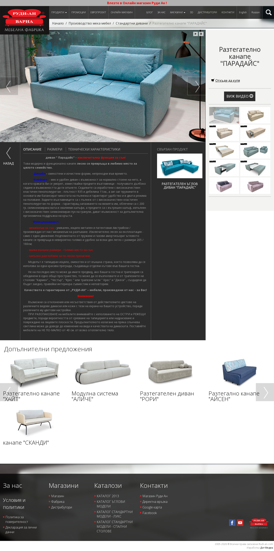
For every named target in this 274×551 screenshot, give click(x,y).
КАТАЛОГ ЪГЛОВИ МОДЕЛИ (111, 503)
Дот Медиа (266, 547)
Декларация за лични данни (21, 529)
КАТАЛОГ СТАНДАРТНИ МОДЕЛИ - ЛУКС (115, 514)
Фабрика (57, 501)
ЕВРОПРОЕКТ (98, 12)
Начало (58, 23)
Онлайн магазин (122, 12)
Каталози (108, 485)
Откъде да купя (227, 80)
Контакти (228, 12)
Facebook (149, 513)
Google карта (152, 507)
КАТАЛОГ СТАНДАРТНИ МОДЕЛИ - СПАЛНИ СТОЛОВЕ (115, 526)
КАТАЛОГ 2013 (108, 496)
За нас (161, 12)
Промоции (78, 12)
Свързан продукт (172, 149)
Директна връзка (154, 501)
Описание (32, 149)
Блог (149, 12)
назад (8, 163)
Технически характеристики (94, 149)
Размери (54, 149)
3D (191, 12)
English (243, 12)
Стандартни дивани (132, 23)
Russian (256, 12)
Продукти (58, 12)
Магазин (57, 496)
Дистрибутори (207, 12)
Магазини (176, 12)
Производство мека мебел (90, 23)
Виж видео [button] (238, 96)
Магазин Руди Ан (154, 496)
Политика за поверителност (16, 519)
